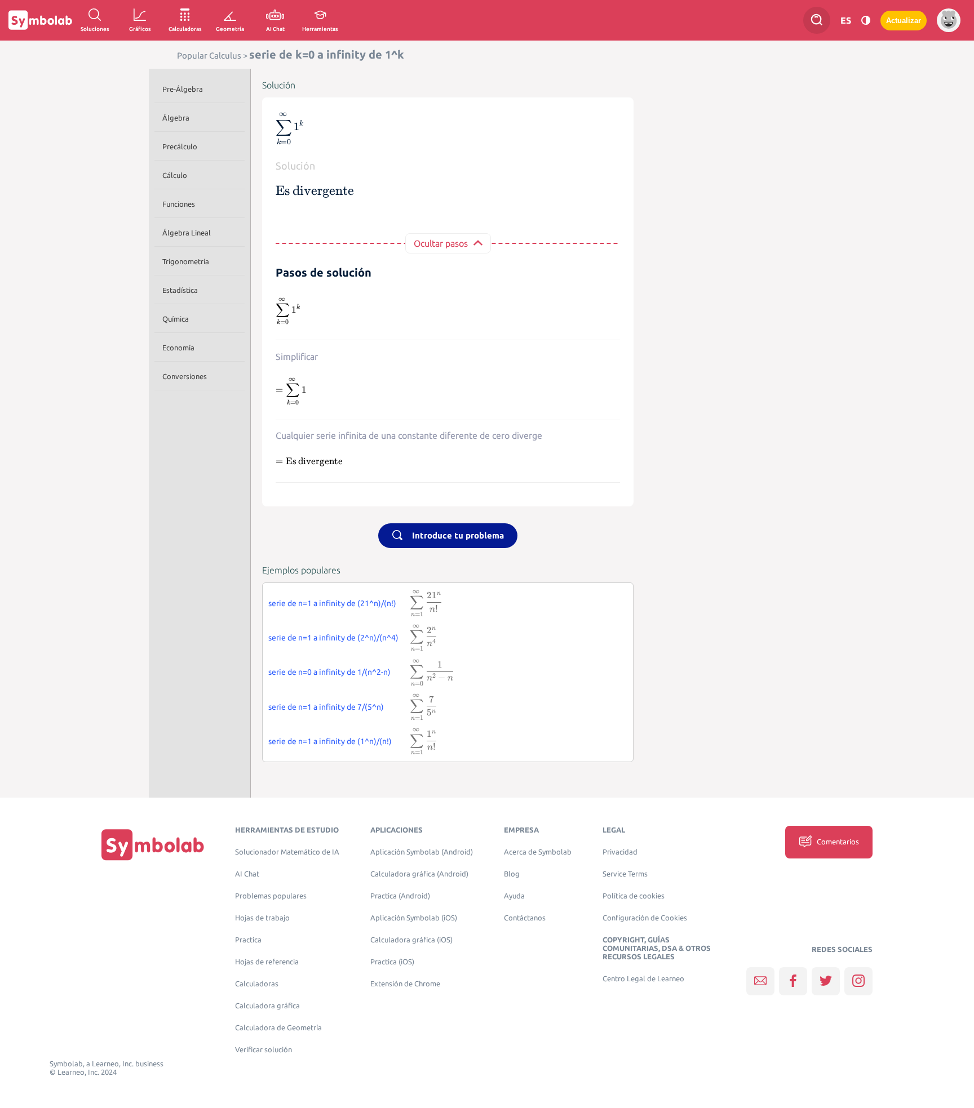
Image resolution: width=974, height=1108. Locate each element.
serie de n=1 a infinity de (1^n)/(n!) (330, 741)
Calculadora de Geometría (278, 1028)
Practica (248, 940)
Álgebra (175, 118)
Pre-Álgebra (182, 89)
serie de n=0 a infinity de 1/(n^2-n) (329, 672)
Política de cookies (634, 896)
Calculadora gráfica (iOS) (411, 940)
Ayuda (514, 896)
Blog (512, 874)
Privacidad (620, 852)
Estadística (180, 290)
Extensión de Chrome (405, 984)
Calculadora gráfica (267, 1006)
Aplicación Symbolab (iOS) (413, 918)
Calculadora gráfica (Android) (419, 874)
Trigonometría (185, 261)
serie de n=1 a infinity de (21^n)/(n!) (332, 603)
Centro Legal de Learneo (643, 978)
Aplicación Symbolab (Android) (421, 852)
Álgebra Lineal (186, 233)
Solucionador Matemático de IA (287, 852)
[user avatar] (948, 20)
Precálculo (179, 146)
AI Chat (247, 874)
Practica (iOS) (392, 962)
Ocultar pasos (441, 243)
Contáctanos (525, 918)
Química (175, 319)
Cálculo (174, 175)
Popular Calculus (209, 55)
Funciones (178, 204)
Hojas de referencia (267, 962)
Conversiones (184, 376)
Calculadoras (256, 984)
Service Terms (625, 874)
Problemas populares (271, 896)
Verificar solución (263, 1049)
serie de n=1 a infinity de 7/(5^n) (326, 707)
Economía (178, 347)
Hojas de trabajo (262, 918)
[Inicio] (152, 844)
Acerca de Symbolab (538, 852)
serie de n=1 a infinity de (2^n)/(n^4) (333, 638)
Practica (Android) (400, 896)
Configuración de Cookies (645, 918)
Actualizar (903, 20)
